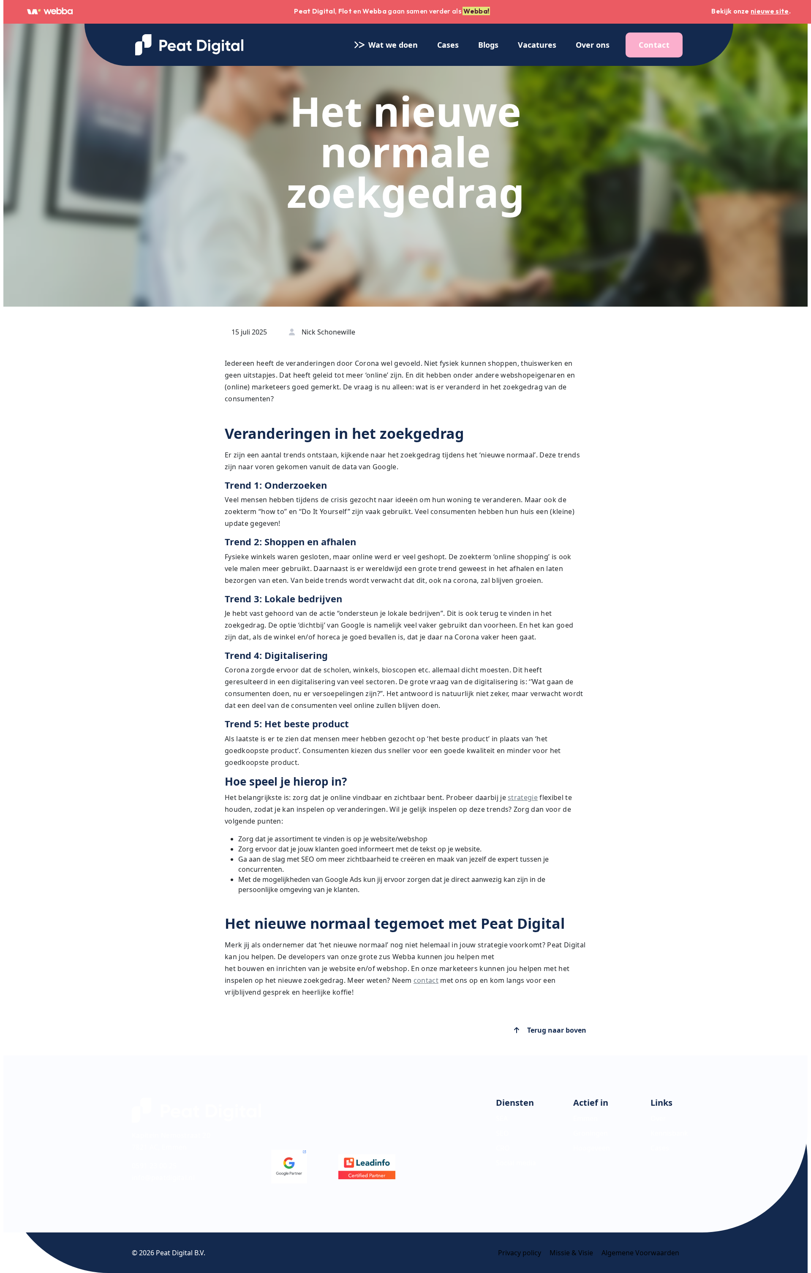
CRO (503, 1148)
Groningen (590, 1133)
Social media (516, 1162)
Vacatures (537, 45)
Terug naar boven (555, 1030)
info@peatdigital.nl (163, 1177)
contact (426, 980)
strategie (523, 797)
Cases (448, 45)
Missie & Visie (571, 1252)
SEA (502, 1118)
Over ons (593, 45)
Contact (654, 45)
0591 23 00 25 (154, 1165)
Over (658, 1118)
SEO (502, 1133)
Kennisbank (669, 1133)
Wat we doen (388, 45)
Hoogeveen (591, 1148)
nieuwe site (770, 11)
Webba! (476, 11)
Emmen (585, 1118)
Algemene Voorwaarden (640, 1252)
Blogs (488, 45)
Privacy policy (519, 1252)
